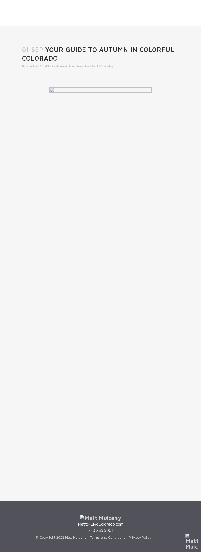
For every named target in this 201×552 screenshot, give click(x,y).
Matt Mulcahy (101, 66)
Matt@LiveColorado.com (101, 524)
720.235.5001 (100, 530)
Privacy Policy (140, 537)
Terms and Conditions (108, 537)
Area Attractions (70, 66)
